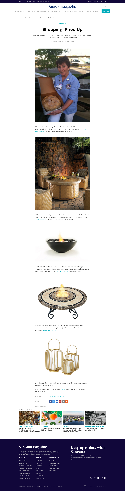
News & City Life (56, 11)
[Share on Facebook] (50, 401)
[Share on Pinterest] (60, 401)
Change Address (54, 465)
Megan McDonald (58, 41)
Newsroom (39, 470)
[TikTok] (103, 1)
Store (33, 1)
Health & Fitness (24, 475)
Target (63, 389)
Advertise (39, 1)
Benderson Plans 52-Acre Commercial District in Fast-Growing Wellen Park (73, 430)
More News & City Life (37, 17)
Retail (62, 396)
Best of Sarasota (20, 11)
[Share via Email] (63, 401)
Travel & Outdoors (85, 11)
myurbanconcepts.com (50, 330)
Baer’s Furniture (40, 220)
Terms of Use (40, 478)
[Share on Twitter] (53, 401)
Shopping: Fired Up (51, 17)
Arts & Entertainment (70, 11)
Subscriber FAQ (54, 468)
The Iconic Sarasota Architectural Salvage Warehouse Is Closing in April (29, 430)
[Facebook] (97, 1)
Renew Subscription (55, 463)
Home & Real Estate (43, 11)
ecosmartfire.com (62, 271)
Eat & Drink (31, 11)
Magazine (96, 11)
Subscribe (106, 11)
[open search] (105, 6)
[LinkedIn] (101, 1)
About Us (21, 1)
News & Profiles (24, 470)
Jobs (37, 468)
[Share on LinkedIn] (57, 401)
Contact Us (46, 1)
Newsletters (52, 470)
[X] (105, 479)
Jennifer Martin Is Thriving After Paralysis (94, 429)
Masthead (28, 1)
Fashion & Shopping (25, 465)
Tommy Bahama (54, 396)
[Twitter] (105, 1)
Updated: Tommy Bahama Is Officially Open (50, 429)
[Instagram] (99, 1)
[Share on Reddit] (66, 401)
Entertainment (23, 463)
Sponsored (39, 475)
